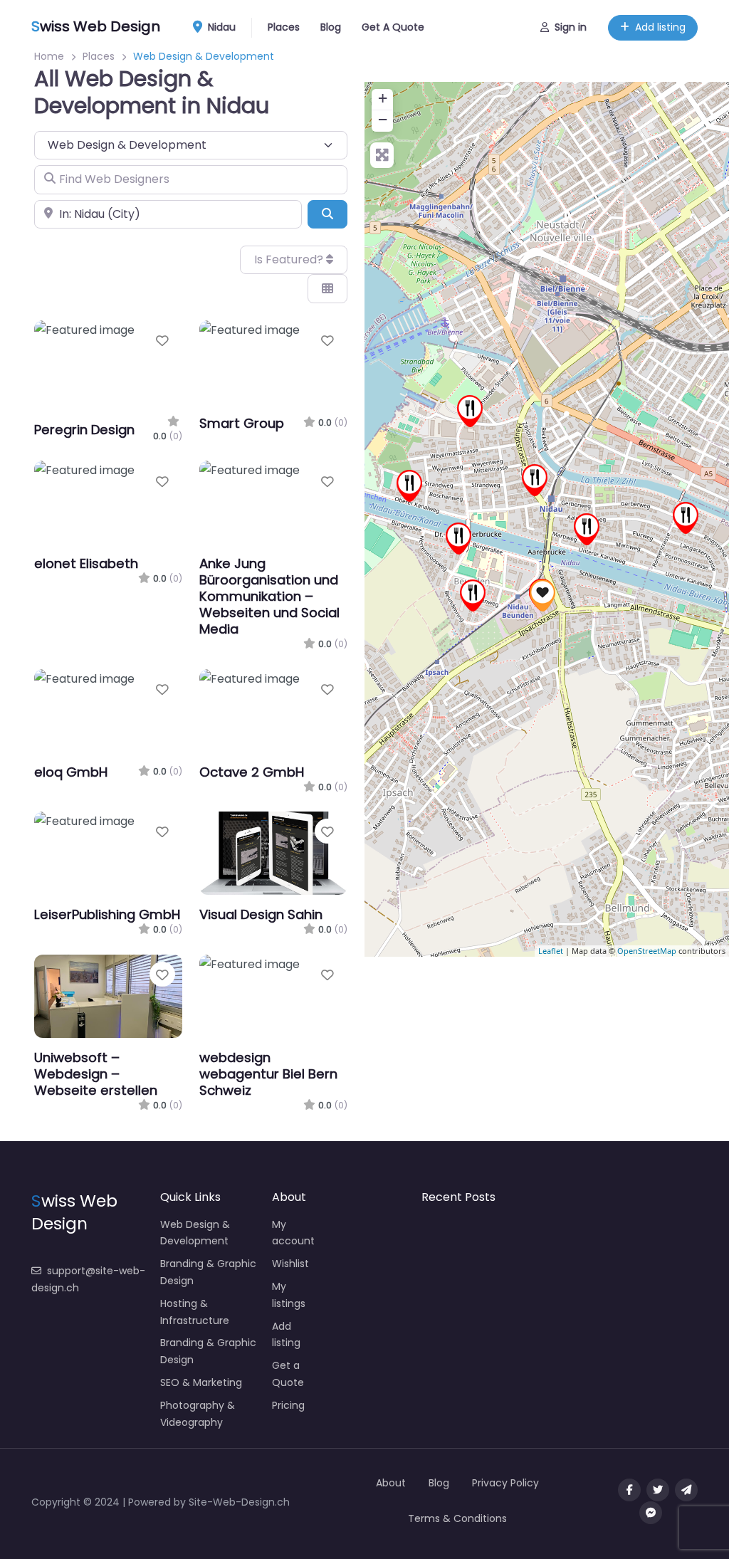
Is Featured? (290, 259)
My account (293, 1233)
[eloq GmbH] (586, 529)
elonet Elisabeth (86, 563)
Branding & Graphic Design (208, 1272)
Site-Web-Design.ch (239, 1502)
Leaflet (550, 950)
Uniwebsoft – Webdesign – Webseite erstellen (95, 1074)
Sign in (571, 27)
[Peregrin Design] (409, 486)
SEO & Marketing (201, 1382)
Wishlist (290, 1263)
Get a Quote (288, 1374)
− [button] (382, 119)
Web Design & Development (195, 1233)
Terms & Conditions (457, 1518)
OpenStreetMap (646, 950)
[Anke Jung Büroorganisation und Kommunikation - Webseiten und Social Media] (534, 480)
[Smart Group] (470, 411)
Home (49, 56)
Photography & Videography (197, 1413)
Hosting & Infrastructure (194, 1312)
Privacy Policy (505, 1483)
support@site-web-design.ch (88, 1279)
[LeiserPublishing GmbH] (542, 595)
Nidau (220, 27)
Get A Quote (393, 27)
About (391, 1483)
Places (284, 27)
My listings (288, 1295)
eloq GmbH (70, 772)
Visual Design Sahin (260, 914)
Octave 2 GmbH (251, 772)
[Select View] (327, 288)
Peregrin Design (84, 430)
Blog (330, 27)
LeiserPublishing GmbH (107, 914)
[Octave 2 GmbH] (685, 518)
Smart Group (241, 423)
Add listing (660, 27)
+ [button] (382, 98)
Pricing (288, 1405)
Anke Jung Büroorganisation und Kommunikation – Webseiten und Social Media (269, 596)
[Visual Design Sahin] (458, 539)
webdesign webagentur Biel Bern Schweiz (268, 1074)
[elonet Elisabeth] (473, 595)
